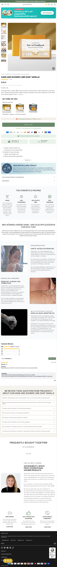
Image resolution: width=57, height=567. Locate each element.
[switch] (52, 557)
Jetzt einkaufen (47, 13)
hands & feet (8, 74)
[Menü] (55, 548)
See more (28, 453)
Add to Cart (28, 124)
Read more (27, 160)
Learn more (9, 526)
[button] (28, 119)
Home (2, 74)
